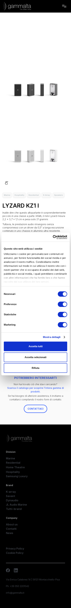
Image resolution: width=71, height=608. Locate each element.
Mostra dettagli (52, 337)
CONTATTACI (35, 408)
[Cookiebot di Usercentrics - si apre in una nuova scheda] (52, 237)
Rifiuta (35, 368)
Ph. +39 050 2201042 (17, 586)
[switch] (62, 304)
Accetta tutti (36, 346)
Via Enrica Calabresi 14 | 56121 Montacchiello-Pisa (33, 579)
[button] (64, 6)
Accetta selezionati (35, 357)
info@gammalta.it (15, 592)
